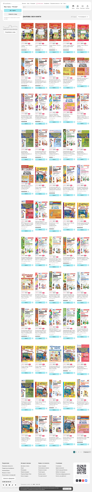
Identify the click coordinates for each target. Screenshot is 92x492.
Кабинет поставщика (60, 472)
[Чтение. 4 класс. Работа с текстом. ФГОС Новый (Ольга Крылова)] (69, 31)
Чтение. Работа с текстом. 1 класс (41, 46)
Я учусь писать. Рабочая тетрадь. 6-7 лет (40, 402)
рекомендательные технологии (48, 486)
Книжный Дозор (5, 470)
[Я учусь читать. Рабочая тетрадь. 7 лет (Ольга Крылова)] (41, 173)
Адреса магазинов (60, 468)
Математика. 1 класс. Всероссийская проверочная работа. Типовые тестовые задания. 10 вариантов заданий (54, 153)
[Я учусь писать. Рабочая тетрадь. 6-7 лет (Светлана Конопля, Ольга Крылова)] (41, 388)
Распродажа (23, 470)
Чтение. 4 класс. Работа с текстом (82, 46)
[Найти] (67, 6)
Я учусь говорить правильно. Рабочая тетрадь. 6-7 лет (25, 439)
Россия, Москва (7, 3)
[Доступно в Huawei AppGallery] (83, 480)
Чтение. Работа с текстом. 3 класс (55, 46)
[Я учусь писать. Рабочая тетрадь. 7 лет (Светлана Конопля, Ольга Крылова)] (41, 352)
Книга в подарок (24, 476)
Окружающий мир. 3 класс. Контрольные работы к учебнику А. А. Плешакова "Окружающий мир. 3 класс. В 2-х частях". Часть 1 (69, 153)
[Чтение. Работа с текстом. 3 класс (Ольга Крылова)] (55, 31)
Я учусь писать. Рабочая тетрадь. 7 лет (40, 367)
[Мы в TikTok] (12, 485)
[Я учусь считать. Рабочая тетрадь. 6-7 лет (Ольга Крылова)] (27, 352)
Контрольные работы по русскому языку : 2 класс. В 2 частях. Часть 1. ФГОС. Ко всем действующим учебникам (83, 403)
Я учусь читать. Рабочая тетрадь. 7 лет (40, 188)
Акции (22, 468)
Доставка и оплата (25, 466)
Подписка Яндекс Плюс (26, 474)
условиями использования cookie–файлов (36, 489)
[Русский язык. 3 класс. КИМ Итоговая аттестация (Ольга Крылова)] (83, 423)
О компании (58, 466)
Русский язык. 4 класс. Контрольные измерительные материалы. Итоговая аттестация (54, 224)
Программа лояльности (7, 466)
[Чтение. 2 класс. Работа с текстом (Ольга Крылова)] (27, 31)
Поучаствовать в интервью (8, 475)
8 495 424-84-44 (6, 481)
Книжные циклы (42, 474)
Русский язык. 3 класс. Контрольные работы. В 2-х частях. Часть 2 (55, 439)
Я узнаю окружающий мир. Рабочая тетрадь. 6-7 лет (69, 367)
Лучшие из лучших (42, 470)
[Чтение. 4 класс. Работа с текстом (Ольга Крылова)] (83, 31)
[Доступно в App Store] (77, 480)
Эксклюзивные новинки (43, 468)
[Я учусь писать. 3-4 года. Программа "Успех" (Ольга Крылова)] (69, 423)
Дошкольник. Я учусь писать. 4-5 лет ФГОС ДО (68, 402)
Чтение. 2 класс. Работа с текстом (26, 46)
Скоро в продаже (42, 466)
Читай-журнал (41, 472)
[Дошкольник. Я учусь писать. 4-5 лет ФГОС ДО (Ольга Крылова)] (69, 388)
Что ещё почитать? (42, 476)
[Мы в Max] (6, 485)
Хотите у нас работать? (61, 476)
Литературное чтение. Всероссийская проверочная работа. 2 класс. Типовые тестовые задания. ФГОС (82, 367)
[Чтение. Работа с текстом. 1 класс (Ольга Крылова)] (41, 31)
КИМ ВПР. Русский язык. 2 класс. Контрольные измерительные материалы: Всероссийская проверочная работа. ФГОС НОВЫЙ (27, 187)
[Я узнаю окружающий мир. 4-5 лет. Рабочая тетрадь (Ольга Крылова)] (83, 209)
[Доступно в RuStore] (86, 480)
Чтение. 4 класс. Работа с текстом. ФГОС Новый (68, 46)
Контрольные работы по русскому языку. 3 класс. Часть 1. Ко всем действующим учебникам (55, 367)
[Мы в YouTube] (9, 485)
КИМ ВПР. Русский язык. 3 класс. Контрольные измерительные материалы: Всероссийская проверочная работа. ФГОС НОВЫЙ (83, 79)
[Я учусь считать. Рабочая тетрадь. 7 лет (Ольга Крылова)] (69, 209)
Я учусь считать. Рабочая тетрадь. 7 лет (68, 223)
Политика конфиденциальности (63, 474)
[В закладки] (32, 52)
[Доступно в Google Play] (80, 480)
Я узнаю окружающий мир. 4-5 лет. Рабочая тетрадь (83, 223)
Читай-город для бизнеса (61, 470)
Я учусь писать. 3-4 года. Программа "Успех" (68, 438)
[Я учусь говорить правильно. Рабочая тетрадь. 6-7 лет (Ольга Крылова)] (27, 423)
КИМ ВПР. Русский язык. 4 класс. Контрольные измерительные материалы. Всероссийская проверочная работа (69, 81)
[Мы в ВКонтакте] (3, 485)
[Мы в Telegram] (15, 485)
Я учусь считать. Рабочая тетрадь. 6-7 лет (26, 367)
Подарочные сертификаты (8, 468)
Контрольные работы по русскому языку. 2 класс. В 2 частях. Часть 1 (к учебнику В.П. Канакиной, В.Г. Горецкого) (55, 403)
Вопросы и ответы (6, 472)
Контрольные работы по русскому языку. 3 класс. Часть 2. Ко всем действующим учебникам (27, 296)
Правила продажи (25, 472)
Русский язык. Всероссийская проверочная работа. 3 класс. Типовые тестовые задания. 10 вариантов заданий (26, 153)
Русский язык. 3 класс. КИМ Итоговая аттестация (83, 438)
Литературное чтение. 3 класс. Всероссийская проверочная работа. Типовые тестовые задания (27, 403)
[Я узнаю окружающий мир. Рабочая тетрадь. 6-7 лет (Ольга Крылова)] (69, 352)
